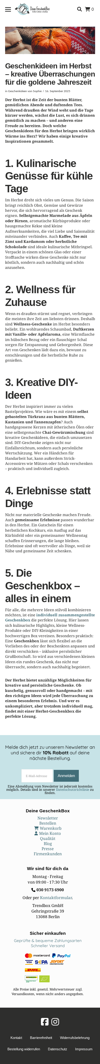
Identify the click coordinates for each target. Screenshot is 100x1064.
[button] (8, 9)
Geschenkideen (17, 91)
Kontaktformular (56, 897)
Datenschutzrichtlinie (72, 789)
